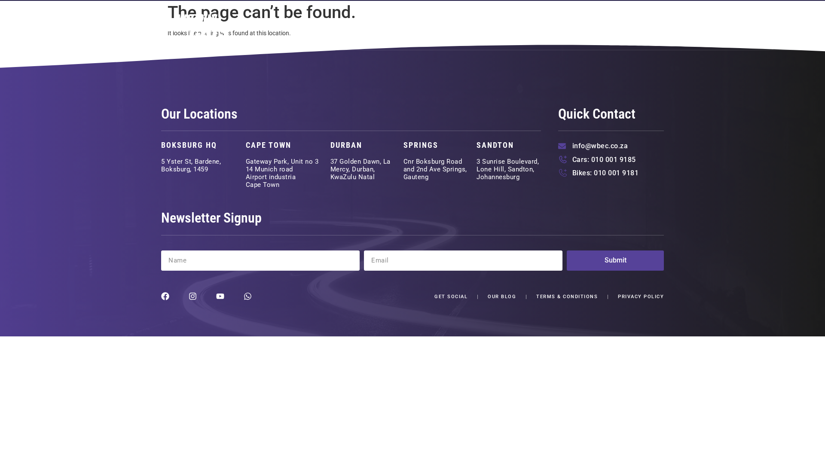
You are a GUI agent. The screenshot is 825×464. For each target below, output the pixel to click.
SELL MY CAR (485, 25)
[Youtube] (220, 296)
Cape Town (268, 145)
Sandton (495, 145)
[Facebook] (165, 296)
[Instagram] (193, 296)
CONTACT (640, 25)
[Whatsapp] (248, 296)
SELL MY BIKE (550, 25)
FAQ (599, 25)
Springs (420, 145)
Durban (346, 145)
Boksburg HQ (189, 145)
